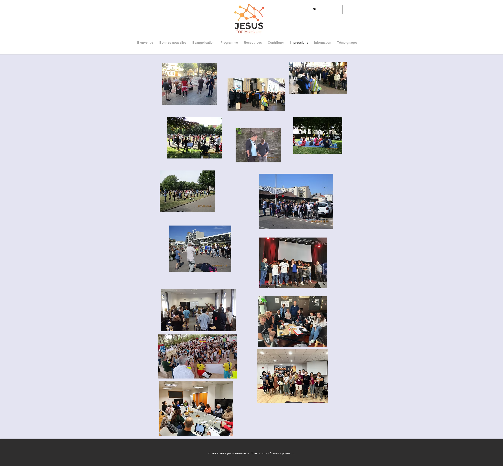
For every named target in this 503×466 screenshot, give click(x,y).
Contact (289, 453)
